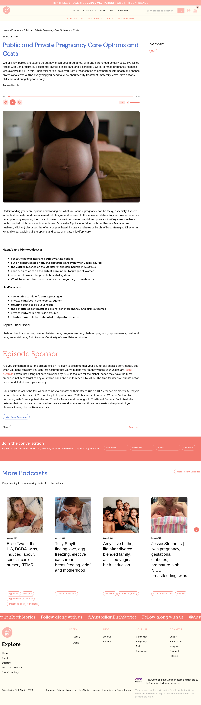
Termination (32, 604)
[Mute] (128, 102)
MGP (153, 50)
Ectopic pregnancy (128, 593)
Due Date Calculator (12, 667)
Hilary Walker (83, 690)
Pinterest (174, 656)
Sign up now (188, 447)
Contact (173, 636)
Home (6, 30)
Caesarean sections (66, 593)
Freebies (107, 641)
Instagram (174, 646)
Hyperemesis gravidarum (20, 598)
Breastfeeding (15, 604)
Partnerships (176, 641)
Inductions (110, 593)
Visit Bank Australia (16, 416)
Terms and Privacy (55, 690)
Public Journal (124, 690)
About (5, 658)
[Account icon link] (189, 10)
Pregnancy (141, 641)
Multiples (27, 593)
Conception (141, 636)
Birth (138, 646)
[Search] (180, 10)
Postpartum (141, 651)
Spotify (76, 636)
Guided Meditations (101, 3)
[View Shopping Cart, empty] (195, 10)
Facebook (174, 651)
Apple (76, 642)
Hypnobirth (13, 593)
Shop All (107, 636)
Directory (6, 663)
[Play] (13, 102)
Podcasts (16, 30)
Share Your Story (10, 672)
